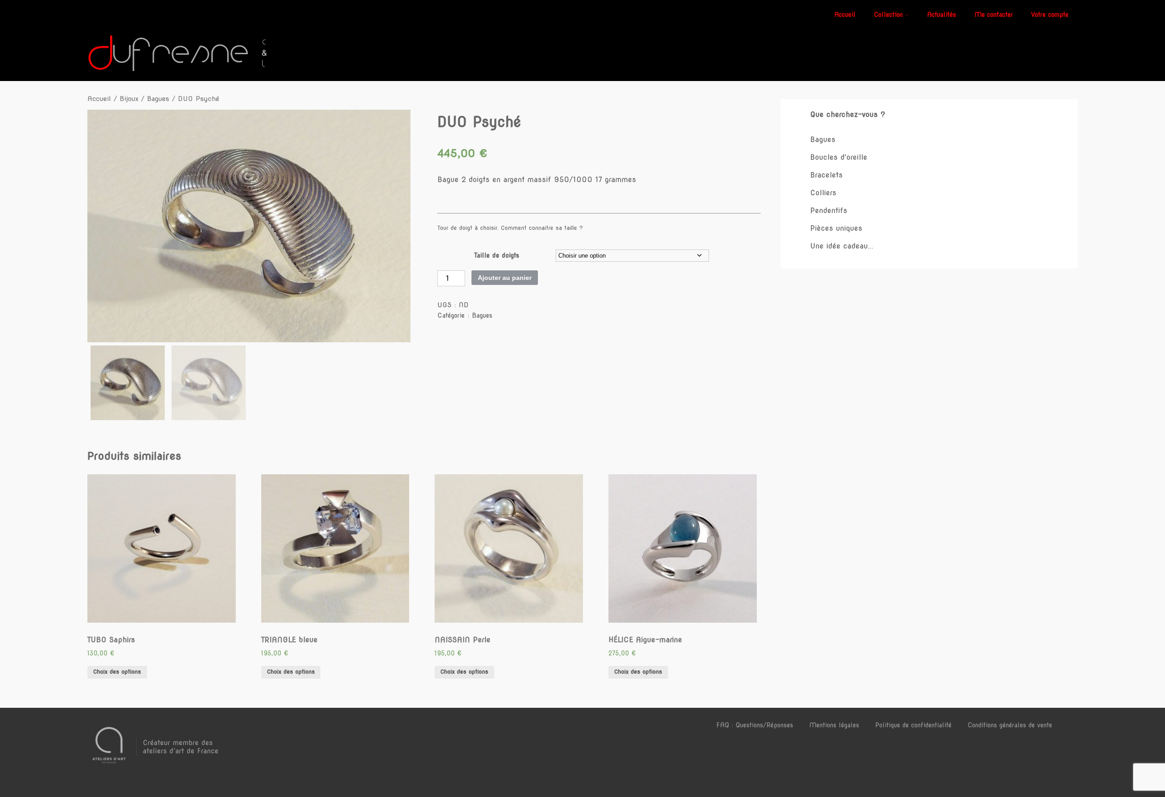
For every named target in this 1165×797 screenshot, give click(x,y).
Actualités (941, 14)
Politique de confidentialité (913, 725)
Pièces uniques (836, 228)
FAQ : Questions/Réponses (754, 725)
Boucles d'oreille (838, 157)
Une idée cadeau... (841, 246)
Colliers (823, 192)
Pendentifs (828, 210)
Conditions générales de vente (1009, 725)
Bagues (158, 99)
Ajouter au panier (505, 277)
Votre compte (1050, 14)
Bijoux (129, 99)
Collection (888, 14)
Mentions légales (834, 725)
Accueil (845, 14)
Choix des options (117, 671)
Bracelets (826, 175)
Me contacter (993, 14)
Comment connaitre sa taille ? (542, 227)
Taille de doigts (496, 255)
